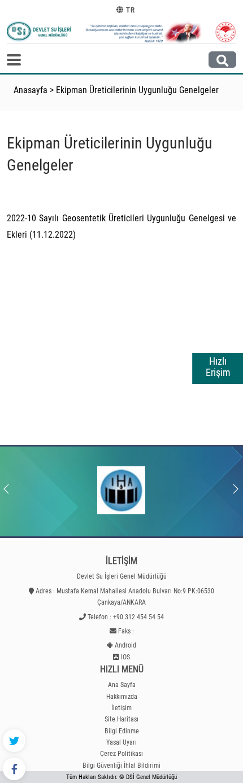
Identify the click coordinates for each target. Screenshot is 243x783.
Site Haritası (121, 719)
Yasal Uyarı (121, 742)
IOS (125, 657)
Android (125, 645)
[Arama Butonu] (222, 59)
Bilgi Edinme (122, 731)
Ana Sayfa (122, 685)
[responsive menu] (14, 60)
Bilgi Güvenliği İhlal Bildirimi (121, 765)
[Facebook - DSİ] (14, 769)
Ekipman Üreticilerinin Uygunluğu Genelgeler (137, 90)
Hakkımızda (121, 697)
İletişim (121, 708)
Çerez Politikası (121, 754)
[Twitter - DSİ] (14, 740)
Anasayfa (30, 90)
